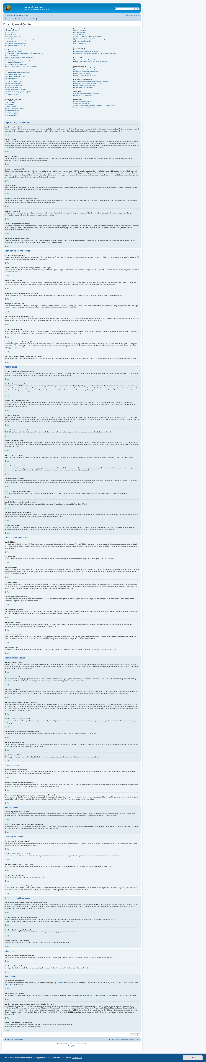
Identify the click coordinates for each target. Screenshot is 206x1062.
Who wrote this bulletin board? (82, 101)
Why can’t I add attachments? (13, 85)
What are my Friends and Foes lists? (84, 60)
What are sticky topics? (11, 112)
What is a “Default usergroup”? (82, 41)
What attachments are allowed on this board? (86, 93)
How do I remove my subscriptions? (83, 87)
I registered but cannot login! (13, 36)
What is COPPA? (9, 32)
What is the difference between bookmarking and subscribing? (91, 81)
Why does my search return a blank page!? (85, 71)
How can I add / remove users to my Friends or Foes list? (90, 61)
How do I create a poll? (11, 78)
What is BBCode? (10, 101)
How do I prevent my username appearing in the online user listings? (24, 53)
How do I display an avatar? (13, 62)
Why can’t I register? (10, 34)
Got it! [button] (192, 1058)
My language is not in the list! (13, 59)
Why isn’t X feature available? (81, 103)
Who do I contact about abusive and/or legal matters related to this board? (94, 105)
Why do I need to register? (12, 30)
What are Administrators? (80, 30)
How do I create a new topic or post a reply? (17, 72)
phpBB (67, 308)
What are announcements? (12, 110)
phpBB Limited (58, 983)
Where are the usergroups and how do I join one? (87, 36)
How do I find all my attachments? (83, 95)
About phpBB (9, 985)
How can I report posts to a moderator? (16, 89)
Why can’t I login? (10, 38)
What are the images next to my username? (17, 61)
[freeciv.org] (14, 8)
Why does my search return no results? (84, 70)
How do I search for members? (82, 73)
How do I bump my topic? (12, 94)
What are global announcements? (14, 108)
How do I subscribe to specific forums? (84, 85)
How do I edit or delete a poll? (13, 82)
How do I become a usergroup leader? (84, 38)
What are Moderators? (79, 32)
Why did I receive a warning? (13, 87)
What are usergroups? (79, 34)
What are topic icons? (11, 115)
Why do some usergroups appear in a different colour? (89, 40)
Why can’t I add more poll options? (14, 80)
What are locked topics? (11, 113)
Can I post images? (10, 106)
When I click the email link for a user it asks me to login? (21, 66)
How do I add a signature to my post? (15, 76)
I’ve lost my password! (11, 41)
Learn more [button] (77, 1058)
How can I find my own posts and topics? (85, 75)
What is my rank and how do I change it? (16, 64)
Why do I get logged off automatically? (15, 43)
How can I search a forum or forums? (84, 68)
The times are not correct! (12, 55)
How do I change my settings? (13, 51)
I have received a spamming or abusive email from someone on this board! (94, 53)
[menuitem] (16, 15)
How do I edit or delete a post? (13, 74)
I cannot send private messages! (82, 50)
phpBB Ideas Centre (91, 995)
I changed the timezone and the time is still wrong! (19, 57)
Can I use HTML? (10, 103)
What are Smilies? (10, 104)
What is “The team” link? (80, 43)
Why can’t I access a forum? (13, 83)
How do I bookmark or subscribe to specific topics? (88, 83)
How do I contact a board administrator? (84, 107)
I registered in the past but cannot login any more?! (19, 40)
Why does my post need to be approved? (16, 93)
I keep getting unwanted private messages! (85, 51)
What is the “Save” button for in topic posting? (18, 91)
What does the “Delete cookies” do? (15, 45)
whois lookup (9, 1008)
